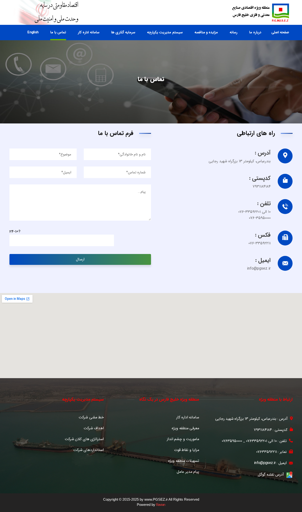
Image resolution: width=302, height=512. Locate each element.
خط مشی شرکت (91, 417)
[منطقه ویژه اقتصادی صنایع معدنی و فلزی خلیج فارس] (260, 13)
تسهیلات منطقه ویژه (183, 461)
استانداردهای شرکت (88, 450)
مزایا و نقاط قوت (186, 450)
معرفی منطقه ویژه (185, 428)
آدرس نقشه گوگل (271, 474)
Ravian (160, 505)
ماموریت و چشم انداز (183, 439)
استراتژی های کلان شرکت (84, 439)
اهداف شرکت (94, 428)
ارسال (80, 259)
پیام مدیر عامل (188, 472)
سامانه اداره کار (187, 417)
